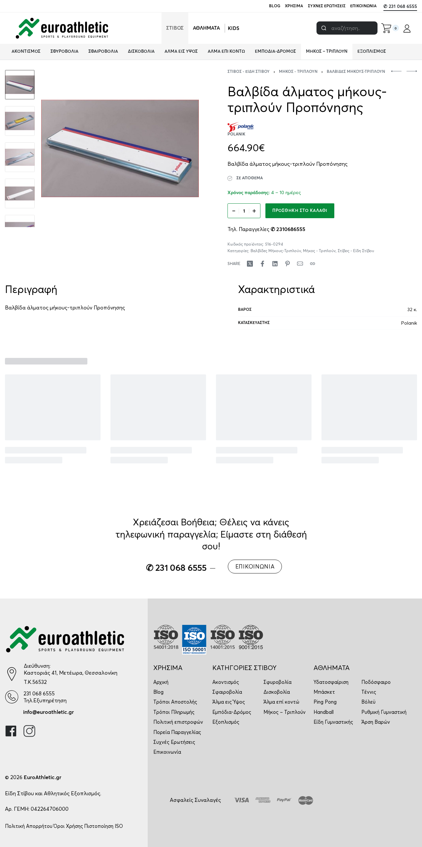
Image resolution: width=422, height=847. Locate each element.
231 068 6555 (39, 693)
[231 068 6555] (11, 697)
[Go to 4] (20, 193)
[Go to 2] (20, 121)
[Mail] (300, 264)
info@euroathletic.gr (48, 712)
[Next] (181, 149)
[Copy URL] (313, 264)
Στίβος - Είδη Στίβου (248, 72)
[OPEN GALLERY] (120, 148)
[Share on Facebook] (262, 264)
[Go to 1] (20, 85)
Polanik (409, 323)
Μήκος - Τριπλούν (298, 72)
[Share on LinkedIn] (275, 264)
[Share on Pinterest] (287, 264)
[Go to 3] (20, 157)
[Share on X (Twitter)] (250, 264)
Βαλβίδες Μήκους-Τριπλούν (356, 72)
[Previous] (59, 149)
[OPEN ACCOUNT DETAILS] (407, 28)
